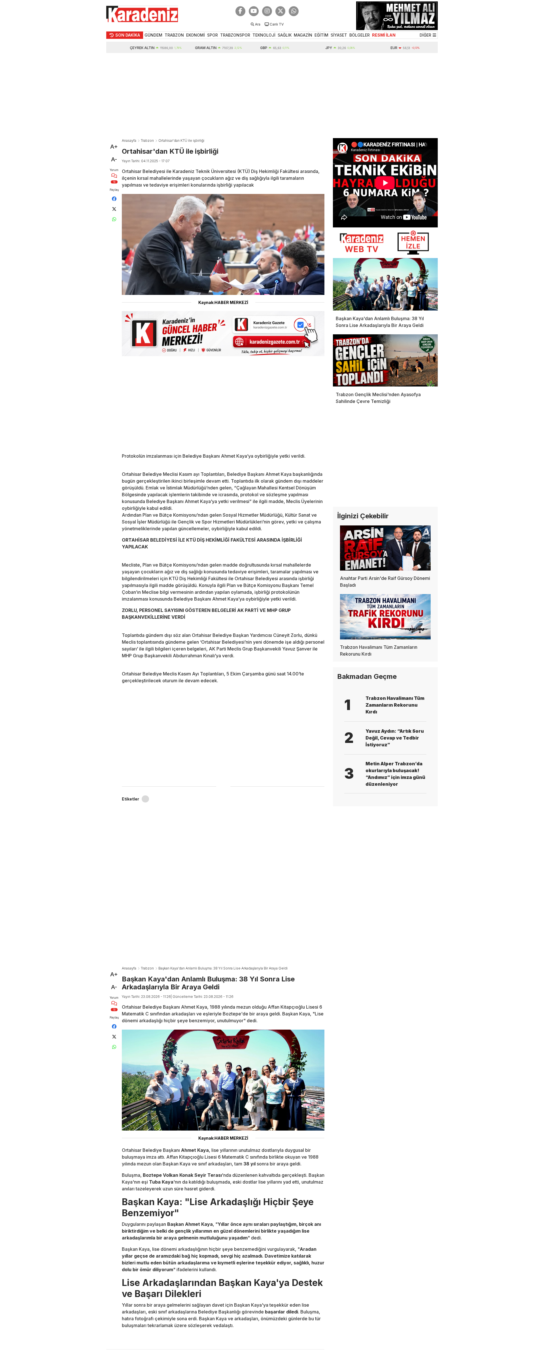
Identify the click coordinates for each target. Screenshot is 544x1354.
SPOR (212, 35)
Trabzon (147, 140)
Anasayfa (129, 140)
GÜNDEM (153, 35)
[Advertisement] (272, 95)
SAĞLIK (285, 35)
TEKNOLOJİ (263, 35)
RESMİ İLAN (384, 35)
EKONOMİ (195, 35)
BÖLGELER (359, 35)
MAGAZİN (303, 35)
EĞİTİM (321, 35)
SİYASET (339, 35)
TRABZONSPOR (235, 35)
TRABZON (174, 35)
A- (114, 159)
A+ (114, 146)
